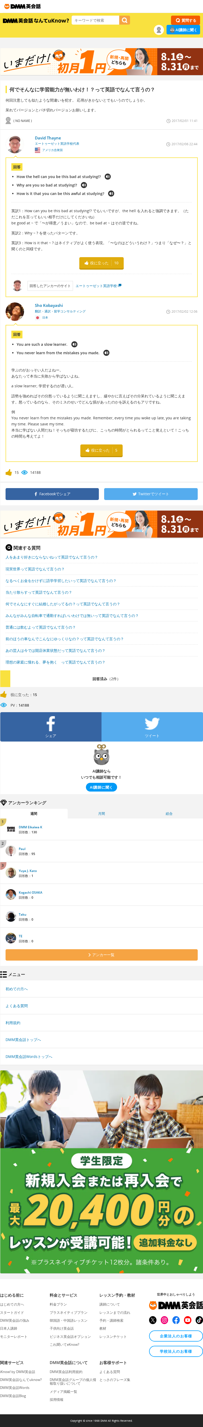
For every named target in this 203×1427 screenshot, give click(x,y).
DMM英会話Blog (13, 1395)
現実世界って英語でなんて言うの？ (35, 568)
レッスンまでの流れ (114, 1312)
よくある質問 (17, 1005)
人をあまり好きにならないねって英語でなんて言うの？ (52, 557)
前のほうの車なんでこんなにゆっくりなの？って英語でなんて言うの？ (65, 638)
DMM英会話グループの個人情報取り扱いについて (73, 1381)
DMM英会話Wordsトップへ (29, 1056)
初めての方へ (17, 988)
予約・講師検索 (111, 1320)
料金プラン (58, 1304)
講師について (109, 1304)
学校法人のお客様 (176, 1351)
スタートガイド (12, 1312)
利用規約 (13, 1022)
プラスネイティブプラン (68, 1312)
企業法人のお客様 (176, 1335)
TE (20, 936)
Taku (22, 914)
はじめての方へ (12, 1304)
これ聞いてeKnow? (64, 1344)
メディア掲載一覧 (63, 1391)
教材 (102, 1328)
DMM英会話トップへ (23, 1039)
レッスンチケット (113, 1336)
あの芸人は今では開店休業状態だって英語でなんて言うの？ (55, 650)
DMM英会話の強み (14, 1320)
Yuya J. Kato (28, 871)
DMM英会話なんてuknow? (21, 1379)
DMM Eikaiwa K (30, 827)
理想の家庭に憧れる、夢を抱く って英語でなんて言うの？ (55, 662)
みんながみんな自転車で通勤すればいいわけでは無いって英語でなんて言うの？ (72, 615)
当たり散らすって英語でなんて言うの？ (39, 592)
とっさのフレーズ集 (114, 1379)
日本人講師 (8, 1328)
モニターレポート (13, 1336)
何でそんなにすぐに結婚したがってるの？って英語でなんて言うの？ (63, 603)
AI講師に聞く (186, 29)
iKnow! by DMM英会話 (17, 1371)
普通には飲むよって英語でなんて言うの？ (41, 627)
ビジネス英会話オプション (70, 1336)
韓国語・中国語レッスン (68, 1320)
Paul (22, 849)
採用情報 (56, 1399)
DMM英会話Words (14, 1387)
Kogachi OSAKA (30, 892)
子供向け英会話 (62, 1328)
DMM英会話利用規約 (66, 1371)
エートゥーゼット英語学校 (96, 285)
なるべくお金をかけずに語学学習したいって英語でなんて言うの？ (61, 580)
